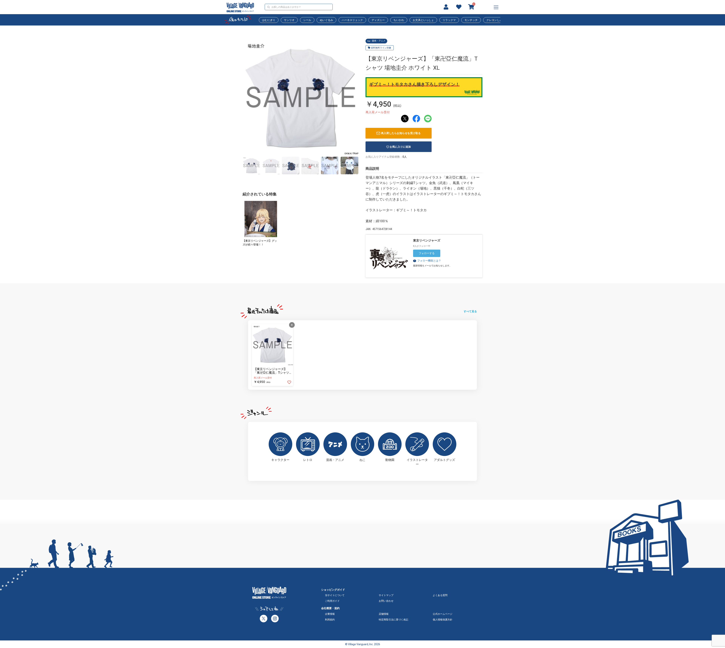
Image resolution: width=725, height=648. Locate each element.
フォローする (427, 253)
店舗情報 (384, 614)
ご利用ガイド (332, 600)
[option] (301, 97)
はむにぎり (268, 20)
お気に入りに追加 (400, 146)
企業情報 (330, 614)
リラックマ (449, 20)
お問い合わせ (386, 600)
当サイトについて (335, 595)
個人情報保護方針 (442, 619)
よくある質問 (440, 595)
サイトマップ (386, 595)
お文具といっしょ (423, 20)
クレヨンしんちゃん (498, 20)
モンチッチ (471, 20)
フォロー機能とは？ (427, 260)
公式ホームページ (442, 614)
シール (307, 20)
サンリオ (289, 20)
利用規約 (330, 619)
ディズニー (378, 20)
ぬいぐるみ (326, 20)
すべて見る (470, 311)
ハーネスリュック (352, 20)
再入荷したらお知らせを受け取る (401, 133)
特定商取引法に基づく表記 (393, 619)
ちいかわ (398, 20)
